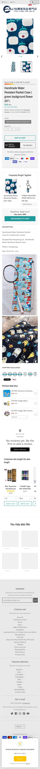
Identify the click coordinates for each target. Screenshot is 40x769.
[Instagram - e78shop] (20, 713)
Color (6, 118)
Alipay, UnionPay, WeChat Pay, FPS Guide (20, 640)
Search (20, 622)
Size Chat (20, 637)
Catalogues (20, 630)
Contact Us (26, 703)
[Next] (37, 56)
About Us (20, 617)
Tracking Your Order (20, 620)
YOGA (20, 687)
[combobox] (29, 204)
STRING (19, 682)
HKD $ (12, 2)
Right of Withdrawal (20, 627)
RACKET (19, 670)
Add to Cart (10, 504)
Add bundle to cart (20, 218)
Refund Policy (20, 652)
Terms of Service (20, 647)
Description (7, 227)
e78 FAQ (20, 645)
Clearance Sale (20, 692)
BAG (19, 680)
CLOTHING (19, 675)
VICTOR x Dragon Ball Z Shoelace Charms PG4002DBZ (21, 401)
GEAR (19, 685)
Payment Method (20, 642)
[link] (11, 186)
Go (35, 600)
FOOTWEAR (19, 677)
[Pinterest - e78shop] (24, 713)
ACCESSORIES (19, 690)
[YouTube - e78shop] (28, 713)
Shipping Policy (20, 650)
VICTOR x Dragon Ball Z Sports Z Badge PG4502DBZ (22, 411)
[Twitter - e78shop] (12, 713)
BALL (19, 672)
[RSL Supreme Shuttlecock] (10, 475)
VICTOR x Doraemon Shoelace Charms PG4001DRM (21, 391)
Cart (35, 2)
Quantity (7, 126)
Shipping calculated (11, 368)
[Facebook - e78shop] (16, 713)
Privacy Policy (20, 655)
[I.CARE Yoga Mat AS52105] (25, 475)
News (20, 625)
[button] (20, 393)
